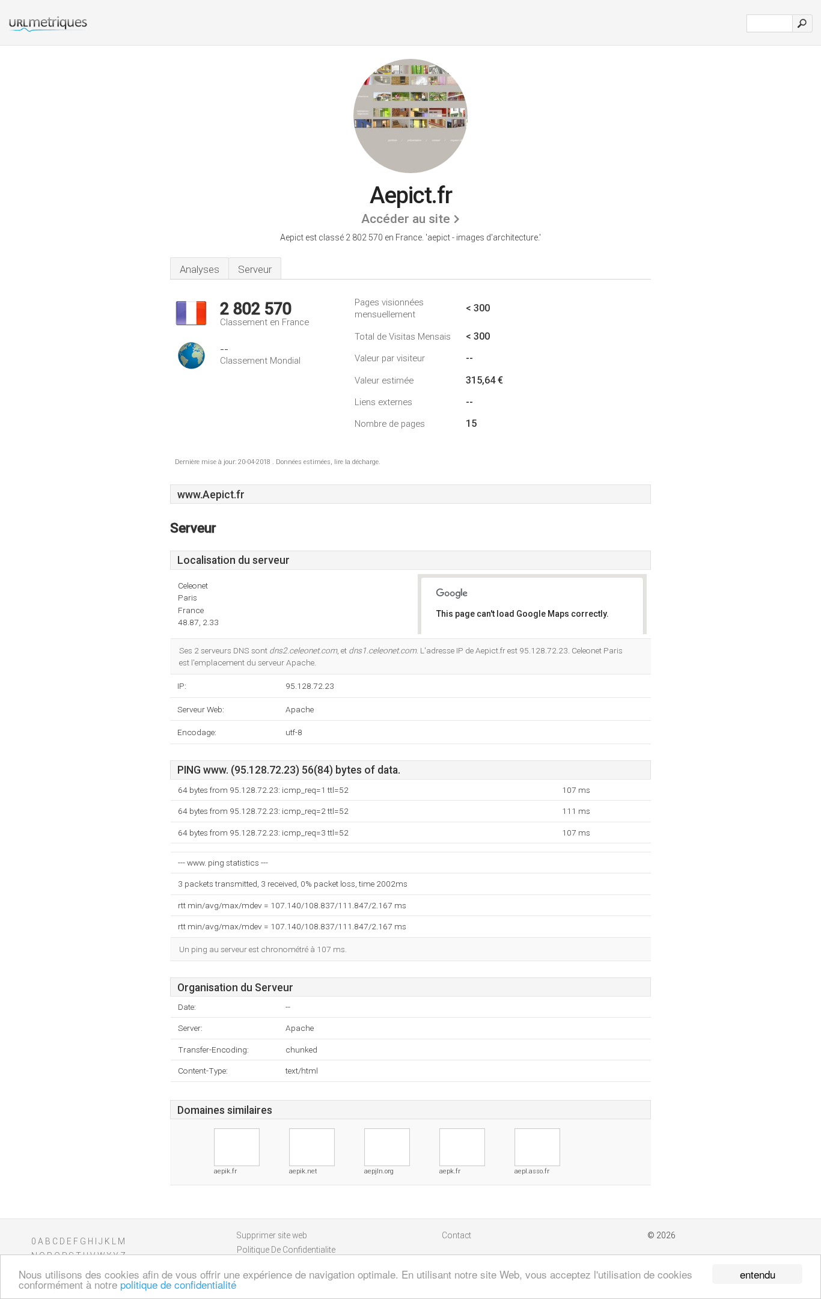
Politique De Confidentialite (286, 1250)
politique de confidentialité (178, 1284)
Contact (456, 1235)
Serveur (255, 269)
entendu (757, 1274)
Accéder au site (405, 219)
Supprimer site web (272, 1235)
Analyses (199, 269)
